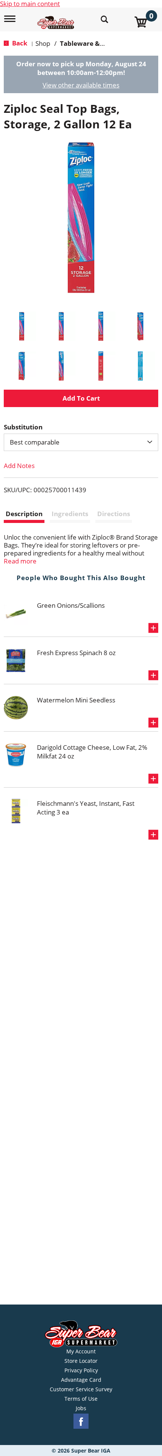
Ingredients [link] (70, 513)
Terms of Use (81, 1399)
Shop (42, 43)
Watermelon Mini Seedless (76, 700)
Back (19, 43)
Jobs (81, 1408)
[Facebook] (81, 1421)
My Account (81, 1351)
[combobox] (81, 442)
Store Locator (81, 1361)
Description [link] (24, 513)
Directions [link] (113, 513)
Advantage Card (81, 1380)
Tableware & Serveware (97, 43)
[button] (22, 326)
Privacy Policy (81, 1370)
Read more (20, 561)
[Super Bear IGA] (57, 18)
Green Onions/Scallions (71, 605)
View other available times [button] (81, 85)
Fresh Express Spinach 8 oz (76, 652)
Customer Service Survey (81, 1389)
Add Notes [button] (19, 465)
